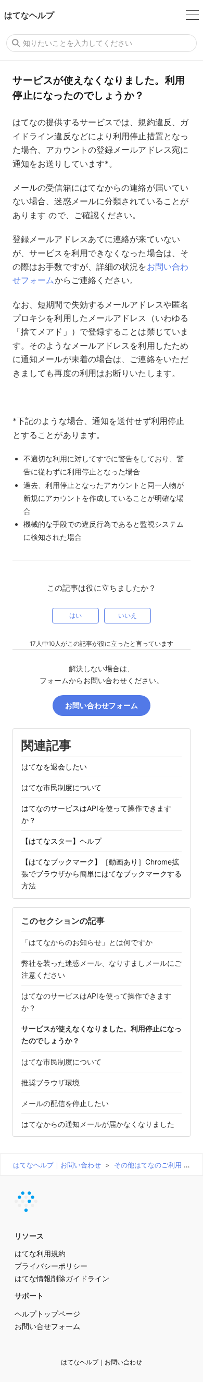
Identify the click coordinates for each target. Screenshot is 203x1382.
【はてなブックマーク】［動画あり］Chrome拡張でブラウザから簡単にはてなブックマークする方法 (101, 873)
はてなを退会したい (54, 766)
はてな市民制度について (61, 787)
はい (75, 615)
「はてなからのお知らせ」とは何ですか (87, 942)
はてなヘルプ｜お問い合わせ (57, 1165)
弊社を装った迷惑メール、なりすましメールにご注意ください (101, 969)
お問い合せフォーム (47, 1326)
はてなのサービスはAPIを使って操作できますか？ (96, 814)
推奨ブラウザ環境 (50, 1082)
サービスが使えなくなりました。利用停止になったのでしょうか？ (101, 1034)
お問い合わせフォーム (101, 705)
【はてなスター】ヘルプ (61, 840)
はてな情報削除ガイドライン (62, 1278)
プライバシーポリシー (51, 1265)
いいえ (127, 615)
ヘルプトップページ (47, 1313)
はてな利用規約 (40, 1253)
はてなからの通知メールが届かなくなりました (97, 1124)
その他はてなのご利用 (148, 1165)
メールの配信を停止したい (65, 1103)
